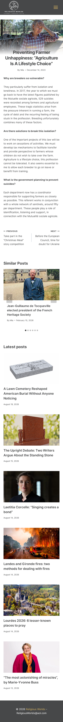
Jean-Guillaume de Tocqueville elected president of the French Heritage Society (29, 310)
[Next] (54, 298)
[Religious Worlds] (14, 7)
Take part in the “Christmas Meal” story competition (14, 238)
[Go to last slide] (9, 298)
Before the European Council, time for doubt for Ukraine (47, 238)
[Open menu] (55, 7)
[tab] (25, 330)
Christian (31, 47)
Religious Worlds (35, 709)
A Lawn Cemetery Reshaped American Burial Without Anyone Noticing (29, 393)
